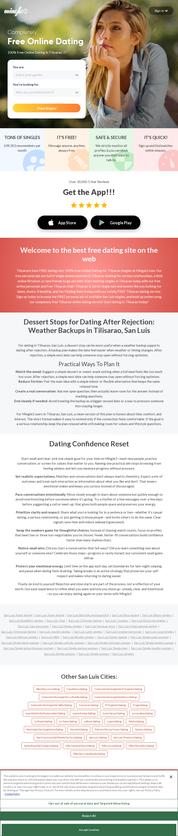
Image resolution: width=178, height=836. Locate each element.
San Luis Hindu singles (67, 626)
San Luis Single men (114, 648)
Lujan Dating (114, 721)
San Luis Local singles (159, 631)
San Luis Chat (56, 620)
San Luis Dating (97, 737)
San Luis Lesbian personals (124, 631)
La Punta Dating (43, 721)
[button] (161, 11)
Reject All (89, 816)
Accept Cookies (89, 829)
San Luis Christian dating (85, 620)
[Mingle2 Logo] (16, 11)
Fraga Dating (140, 705)
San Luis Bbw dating (125, 615)
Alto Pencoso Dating (47, 689)
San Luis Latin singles (88, 631)
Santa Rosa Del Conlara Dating (41, 745)
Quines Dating (143, 729)
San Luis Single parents (59, 654)
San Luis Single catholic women (63, 643)
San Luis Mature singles (22, 637)
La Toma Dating (68, 721)
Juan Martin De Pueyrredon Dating (45, 713)
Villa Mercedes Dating (141, 745)
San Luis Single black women (20, 643)
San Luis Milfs (50, 637)
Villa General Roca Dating (80, 745)
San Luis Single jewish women (154, 643)
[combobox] (47, 75)
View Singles (46, 108)
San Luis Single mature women (77, 648)
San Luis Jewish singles (55, 631)
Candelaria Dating (77, 689)
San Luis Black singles (156, 615)
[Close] (171, 777)
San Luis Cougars (116, 620)
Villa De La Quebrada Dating (89, 753)
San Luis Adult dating (18, 615)
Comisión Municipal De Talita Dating (51, 705)
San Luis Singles (123, 654)
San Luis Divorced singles (149, 620)
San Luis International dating (137, 626)
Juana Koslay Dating (84, 713)
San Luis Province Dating (128, 737)
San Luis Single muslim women (151, 648)
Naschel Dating (78, 729)
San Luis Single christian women (109, 643)
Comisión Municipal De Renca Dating (115, 697)
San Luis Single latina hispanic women (28, 648)
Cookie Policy (12, 794)
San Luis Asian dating (50, 615)
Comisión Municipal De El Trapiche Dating (118, 689)
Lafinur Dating (92, 721)
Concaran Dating (88, 705)
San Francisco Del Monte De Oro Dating (59, 737)
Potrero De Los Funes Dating (111, 729)
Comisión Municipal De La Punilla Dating (64, 697)
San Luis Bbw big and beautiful (88, 615)
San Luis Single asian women (149, 637)
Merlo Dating (136, 721)
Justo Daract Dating (113, 713)
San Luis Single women (94, 654)
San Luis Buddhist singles (26, 620)
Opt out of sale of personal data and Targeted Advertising (88, 803)
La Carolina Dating (142, 713)
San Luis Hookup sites (100, 626)
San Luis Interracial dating (18, 631)
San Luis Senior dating (112, 637)
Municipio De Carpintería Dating (44, 729)
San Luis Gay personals (33, 626)
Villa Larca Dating (111, 745)
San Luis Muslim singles (78, 637)
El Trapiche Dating (115, 705)
